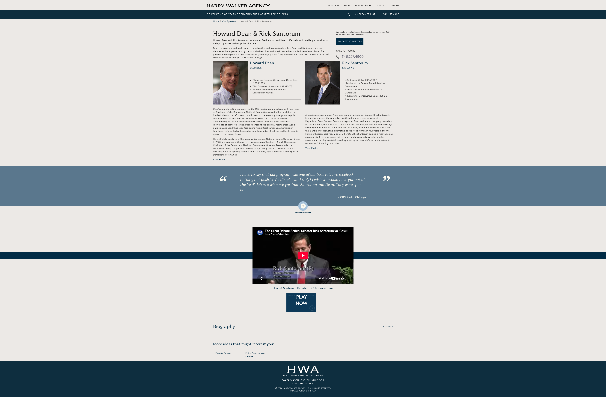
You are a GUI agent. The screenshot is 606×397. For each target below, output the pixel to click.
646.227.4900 (391, 14)
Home (216, 21)
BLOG (347, 6)
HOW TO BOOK (362, 6)
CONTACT (381, 6)
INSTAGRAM (316, 376)
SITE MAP (312, 391)
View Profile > (220, 159)
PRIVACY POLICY (297, 391)
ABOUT (395, 6)
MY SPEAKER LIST (365, 14)
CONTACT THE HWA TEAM (350, 41)
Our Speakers (229, 21)
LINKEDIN (303, 376)
